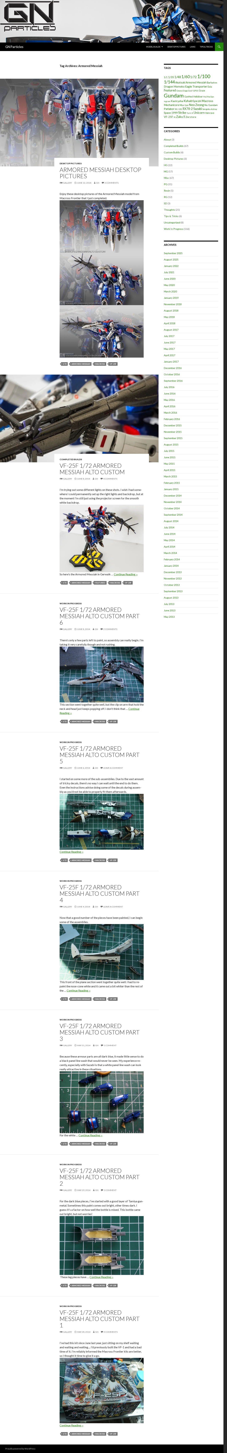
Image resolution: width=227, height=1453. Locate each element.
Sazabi (197, 109)
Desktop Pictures (176, 47)
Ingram (167, 101)
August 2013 (171, 597)
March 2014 (170, 552)
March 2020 (170, 291)
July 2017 (169, 336)
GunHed (188, 96)
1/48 (178, 77)
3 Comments (111, 182)
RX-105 (178, 109)
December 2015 (173, 425)
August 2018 (171, 310)
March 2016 (170, 412)
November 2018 (173, 304)
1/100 (203, 76)
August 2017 (171, 329)
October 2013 (172, 584)
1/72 (65, 364)
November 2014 (173, 501)
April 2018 (169, 323)
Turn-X (190, 113)
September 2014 (173, 514)
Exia (210, 86)
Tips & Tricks (206, 47)
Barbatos (212, 82)
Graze (202, 90)
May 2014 (169, 540)
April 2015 (169, 470)
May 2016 (169, 399)
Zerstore (191, 116)
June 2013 (169, 610)
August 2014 (171, 521)
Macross (100, 364)
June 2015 (169, 457)
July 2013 (169, 603)
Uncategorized (172, 222)
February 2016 (172, 418)
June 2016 (169, 393)
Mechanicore (171, 104)
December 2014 (173, 495)
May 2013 (169, 616)
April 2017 (169, 355)
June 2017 (169, 342)
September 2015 (173, 438)
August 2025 (171, 259)
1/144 (169, 81)
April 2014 (169, 546)
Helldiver (198, 96)
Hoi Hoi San (208, 96)
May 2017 (169, 348)
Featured (100, 583)
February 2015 (172, 482)
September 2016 (173, 380)
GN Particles (14, 47)
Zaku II (180, 117)
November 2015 (173, 431)
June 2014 (169, 533)
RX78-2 (187, 108)
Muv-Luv (184, 105)
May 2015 (169, 463)
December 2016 (173, 367)
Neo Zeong (196, 105)
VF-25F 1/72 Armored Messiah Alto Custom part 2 (100, 1177)
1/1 (166, 77)
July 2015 (169, 450)
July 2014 (169, 527)
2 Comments (110, 629)
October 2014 (172, 508)
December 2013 (173, 572)
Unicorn (199, 112)
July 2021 (169, 272)
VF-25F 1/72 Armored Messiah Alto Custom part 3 (100, 1032)
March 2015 (170, 476)
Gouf (190, 90)
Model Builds (153, 47)
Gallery (67, 182)
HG (166, 165)
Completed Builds (71, 459)
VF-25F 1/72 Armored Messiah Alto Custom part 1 (100, 1319)
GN (97, 182)
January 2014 (171, 565)
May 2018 (169, 316)
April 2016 (169, 406)
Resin (167, 190)
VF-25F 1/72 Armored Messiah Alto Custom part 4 (100, 893)
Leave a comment (113, 768)
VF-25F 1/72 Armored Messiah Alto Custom (92, 468)
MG (166, 171)
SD (165, 203)
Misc (166, 177)
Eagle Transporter (196, 86)
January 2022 (171, 265)
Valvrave (209, 112)
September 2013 (173, 591)
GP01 (195, 90)
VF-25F (113, 364)
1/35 (171, 77)
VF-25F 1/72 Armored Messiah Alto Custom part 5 (100, 755)
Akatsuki (180, 82)
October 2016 (172, 374)
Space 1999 (171, 112)
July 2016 (169, 387)
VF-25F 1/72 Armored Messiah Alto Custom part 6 (100, 616)
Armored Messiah (80, 364)
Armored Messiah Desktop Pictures (100, 172)
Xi (175, 117)
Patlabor (169, 108)
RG (165, 196)
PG (165, 184)
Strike (182, 112)
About (167, 139)
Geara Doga (182, 90)
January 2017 (171, 361)
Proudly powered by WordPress (20, 1448)
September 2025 (173, 253)
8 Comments (110, 478)
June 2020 (169, 278)
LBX (199, 101)
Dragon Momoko (174, 86)
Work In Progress (71, 603)
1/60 (185, 76)
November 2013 (173, 578)
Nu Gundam (211, 104)
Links (192, 47)
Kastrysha (177, 101)
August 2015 (171, 444)
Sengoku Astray (209, 109)
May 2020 (169, 285)
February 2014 (172, 559)
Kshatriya (190, 101)
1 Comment (110, 1045)
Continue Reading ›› (126, 574)
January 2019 (171, 297)
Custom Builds (172, 152)
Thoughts (169, 209)
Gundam (174, 95)
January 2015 (171, 489)
